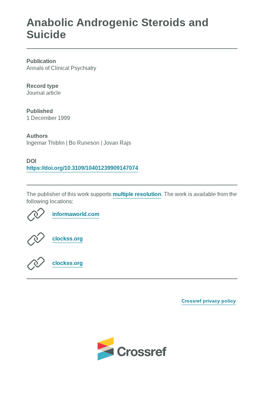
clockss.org (67, 239)
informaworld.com (75, 214)
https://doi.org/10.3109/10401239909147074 (82, 168)
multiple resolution (137, 194)
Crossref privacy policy (209, 301)
